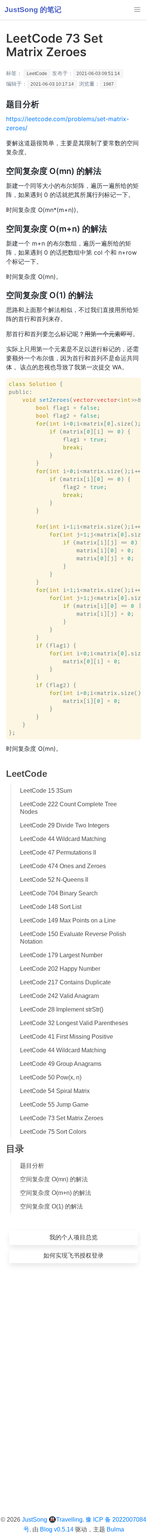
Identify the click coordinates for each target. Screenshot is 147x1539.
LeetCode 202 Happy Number (60, 969)
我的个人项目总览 (73, 1237)
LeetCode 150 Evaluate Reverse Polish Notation (73, 938)
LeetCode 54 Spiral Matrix (55, 1091)
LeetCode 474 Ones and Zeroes (63, 866)
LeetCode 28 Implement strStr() (61, 1009)
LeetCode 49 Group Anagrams (60, 1064)
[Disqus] (73, 1378)
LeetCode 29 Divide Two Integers (64, 825)
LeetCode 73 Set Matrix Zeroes (61, 1118)
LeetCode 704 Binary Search (59, 893)
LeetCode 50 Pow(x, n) (50, 1077)
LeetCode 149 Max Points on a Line (68, 920)
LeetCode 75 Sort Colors (53, 1131)
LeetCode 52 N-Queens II (54, 879)
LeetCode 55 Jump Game (54, 1104)
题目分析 (32, 1165)
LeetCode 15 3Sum (46, 790)
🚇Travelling (66, 1519)
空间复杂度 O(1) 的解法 (51, 1206)
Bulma (115, 1529)
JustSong (34, 1519)
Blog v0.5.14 (57, 1529)
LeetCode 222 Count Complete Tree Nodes (68, 808)
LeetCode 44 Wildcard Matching (63, 839)
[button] (137, 10)
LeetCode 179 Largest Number (61, 955)
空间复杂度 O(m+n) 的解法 (55, 1193)
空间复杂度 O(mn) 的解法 (54, 1179)
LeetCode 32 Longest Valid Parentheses (74, 1023)
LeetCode (37, 73)
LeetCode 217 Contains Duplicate (65, 982)
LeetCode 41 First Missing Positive (66, 1036)
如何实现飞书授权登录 (73, 1255)
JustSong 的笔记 (33, 10)
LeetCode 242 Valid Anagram (59, 996)
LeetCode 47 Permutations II (58, 852)
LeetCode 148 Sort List (50, 907)
